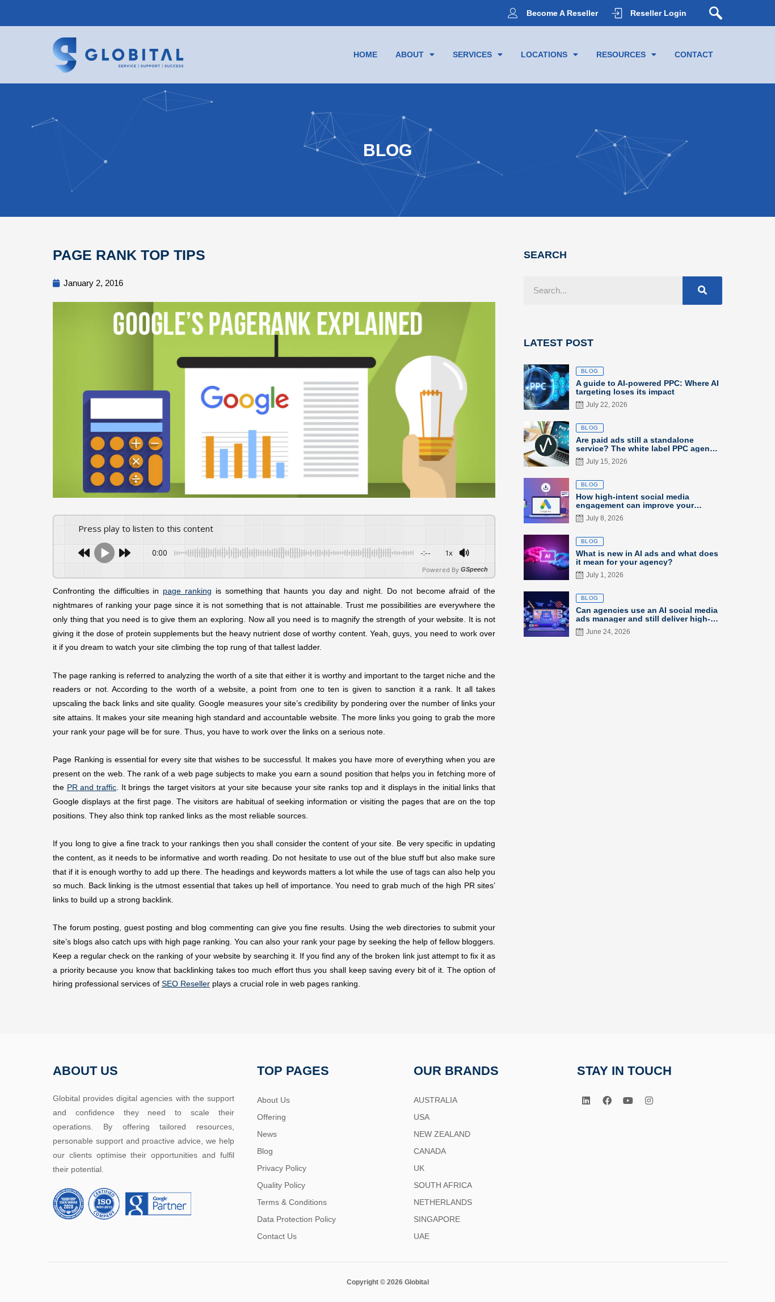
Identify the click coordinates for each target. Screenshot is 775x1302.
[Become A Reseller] (513, 13)
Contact (694, 54)
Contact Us (277, 1236)
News (267, 1134)
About (409, 54)
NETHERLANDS (443, 1202)
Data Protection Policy (296, 1219)
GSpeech (474, 569)
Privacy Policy (281, 1168)
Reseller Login (658, 13)
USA (421, 1117)
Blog (265, 1151)
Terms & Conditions (292, 1202)
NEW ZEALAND (442, 1134)
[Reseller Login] (617, 13)
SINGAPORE (437, 1219)
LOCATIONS (544, 54)
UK (419, 1168)
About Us (273, 1099)
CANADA (430, 1151)
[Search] (702, 290)
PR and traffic (91, 787)
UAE (421, 1236)
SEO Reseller (186, 983)
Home (365, 54)
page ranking (187, 590)
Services (472, 54)
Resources (621, 54)
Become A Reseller (562, 13)
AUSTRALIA (435, 1099)
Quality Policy (281, 1185)
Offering (271, 1117)
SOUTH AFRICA (443, 1185)
